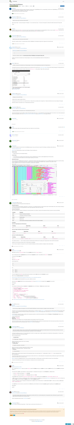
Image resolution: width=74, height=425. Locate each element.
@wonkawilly (17, 63)
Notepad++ (39, 419)
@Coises (18, 326)
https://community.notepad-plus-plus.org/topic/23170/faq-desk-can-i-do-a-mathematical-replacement (26, 277)
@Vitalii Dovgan (19, 35)
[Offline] (10, 8)
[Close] (64, 409)
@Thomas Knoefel (18, 93)
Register (11, 415)
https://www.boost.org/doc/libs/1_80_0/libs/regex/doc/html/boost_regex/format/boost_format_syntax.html (28, 299)
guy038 (13, 249)
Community (15, 1)
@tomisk (18, 140)
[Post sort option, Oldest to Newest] (59, 6)
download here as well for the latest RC (29, 113)
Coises (13, 391)
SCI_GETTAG (25, 398)
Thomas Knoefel (14, 35)
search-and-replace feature (54, 311)
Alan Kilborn (13, 93)
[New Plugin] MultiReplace (22, 36)
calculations (36, 311)
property (43, 67)
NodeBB (36, 421)
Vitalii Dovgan (14, 8)
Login (14, 415)
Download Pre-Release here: (16, 148)
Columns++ (42, 310)
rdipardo (13, 63)
